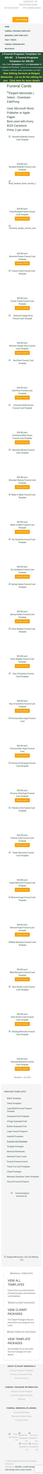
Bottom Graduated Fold (17, 1126)
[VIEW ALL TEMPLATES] (21, 1286)
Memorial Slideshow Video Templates (23, 1177)
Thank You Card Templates (18, 1167)
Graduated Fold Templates (18, 1116)
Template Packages (15, 1146)
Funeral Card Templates (17, 1141)
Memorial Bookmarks (16, 1152)
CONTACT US (30, 1)
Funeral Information (21, 1412)
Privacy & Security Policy (21, 1374)
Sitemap (21, 1399)
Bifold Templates (14, 1098)
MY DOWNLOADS (32, 8)
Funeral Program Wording (21, 1395)
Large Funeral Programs (17, 1131)
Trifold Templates (14, 1103)
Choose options (22, 174)
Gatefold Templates (15, 1136)
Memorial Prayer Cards (17, 1157)
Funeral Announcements (17, 1162)
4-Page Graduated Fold (17, 1121)
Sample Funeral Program (21, 1391)
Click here (15, 80)
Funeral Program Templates (21, 1371)
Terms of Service (21, 1378)
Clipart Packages (14, 1172)
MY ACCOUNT (12, 8)
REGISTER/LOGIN (28, 4)
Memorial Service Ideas (22, 1416)
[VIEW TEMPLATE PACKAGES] (21, 1345)
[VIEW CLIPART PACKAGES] (21, 1315)
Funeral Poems (21, 1420)
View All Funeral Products (18, 1182)
